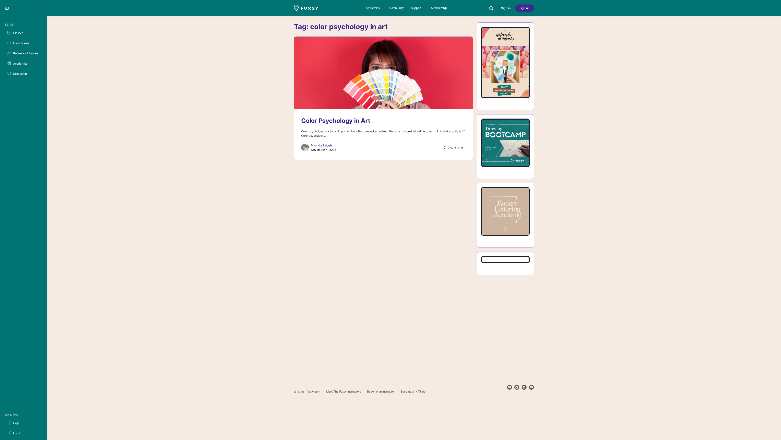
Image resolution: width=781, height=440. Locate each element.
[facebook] (516, 387)
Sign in (506, 8)
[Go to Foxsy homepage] (306, 8)
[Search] (491, 8)
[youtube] (531, 387)
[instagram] (524, 387)
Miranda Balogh (321, 145)
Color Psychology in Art (335, 120)
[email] (509, 387)
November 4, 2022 (323, 149)
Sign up (524, 8)
